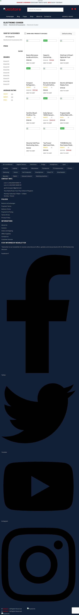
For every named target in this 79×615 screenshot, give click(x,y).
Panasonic (45, 168)
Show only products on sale (37, 33)
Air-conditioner (8, 164)
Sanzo (16, 172)
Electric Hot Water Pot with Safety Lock (49, 85)
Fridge (43, 164)
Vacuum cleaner (27, 176)
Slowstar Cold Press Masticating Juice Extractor (33, 145)
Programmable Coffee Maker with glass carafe (66, 115)
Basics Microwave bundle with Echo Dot (32, 57)
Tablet (15, 176)
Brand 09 (6, 84)
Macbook (24, 168)
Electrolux (33, 164)
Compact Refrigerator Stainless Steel (31, 85)
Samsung (6, 172)
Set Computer (26, 172)
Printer (70, 168)
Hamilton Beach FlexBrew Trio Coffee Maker (31, 115)
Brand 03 (6, 67)
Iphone (5, 168)
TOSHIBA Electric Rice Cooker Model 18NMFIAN (66, 145)
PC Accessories (58, 168)
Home (5, 25)
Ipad (64, 164)
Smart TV (50, 172)
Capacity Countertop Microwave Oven (48, 57)
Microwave (34, 168)
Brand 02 (6, 64)
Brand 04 (6, 70)
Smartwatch (61, 172)
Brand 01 (6, 61)
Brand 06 (6, 75)
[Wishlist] (71, 9)
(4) (8, 94)
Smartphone (39, 172)
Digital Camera (21, 164)
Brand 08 (6, 81)
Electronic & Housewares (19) (12, 40)
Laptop (15, 168)
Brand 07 (6, 78)
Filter (20, 51)
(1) (8, 100)
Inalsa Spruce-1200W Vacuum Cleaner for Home (49, 115)
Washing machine (41, 176)
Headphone (53, 164)
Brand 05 (6, 72)
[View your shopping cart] (74, 9)
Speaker (5, 176)
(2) (8, 97)
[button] (30, 63)
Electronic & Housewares (17, 25)
